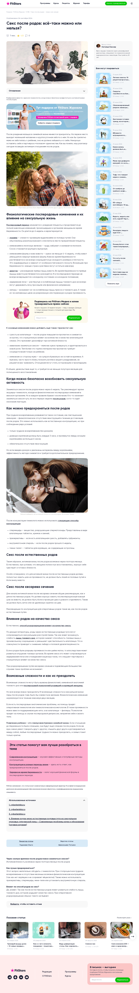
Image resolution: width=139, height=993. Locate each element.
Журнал (76, 3)
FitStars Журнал (19, 12)
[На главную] (13, 3)
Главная (9, 12)
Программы (45, 3)
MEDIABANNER (59, 114)
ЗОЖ (27, 12)
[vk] (21, 977)
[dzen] (15, 977)
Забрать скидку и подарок (49, 123)
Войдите (14, 904)
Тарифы (86, 3)
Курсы (56, 3)
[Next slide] (133, 936)
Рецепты (66, 3)
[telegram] (10, 977)
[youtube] (27, 977)
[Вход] (131, 3)
